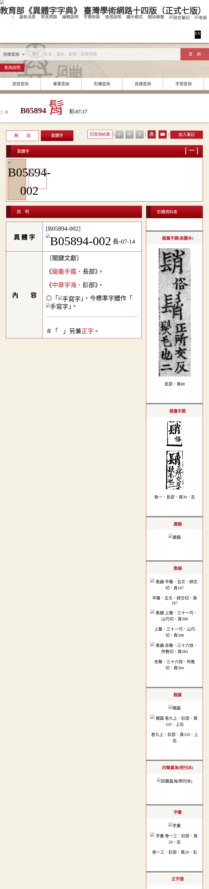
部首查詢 (20, 84)
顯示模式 (134, 17)
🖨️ (151, 134)
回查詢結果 (100, 134)
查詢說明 (12, 67)
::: (12, 17)
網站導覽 (156, 17)
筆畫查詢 (61, 84)
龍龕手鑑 (64, 271)
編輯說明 (70, 17)
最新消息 (27, 17)
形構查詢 (102, 84)
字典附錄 (92, 17)
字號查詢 (183, 84)
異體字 (57, 135)
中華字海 (64, 285)
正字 (87, 331)
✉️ (162, 134)
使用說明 (113, 17)
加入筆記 (186, 134)
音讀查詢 (143, 84)
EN (198, 33)
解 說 (22, 135)
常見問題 (49, 17)
